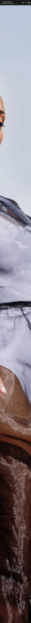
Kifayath (7, 2)
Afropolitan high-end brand (8, 3)
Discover (15, 317)
